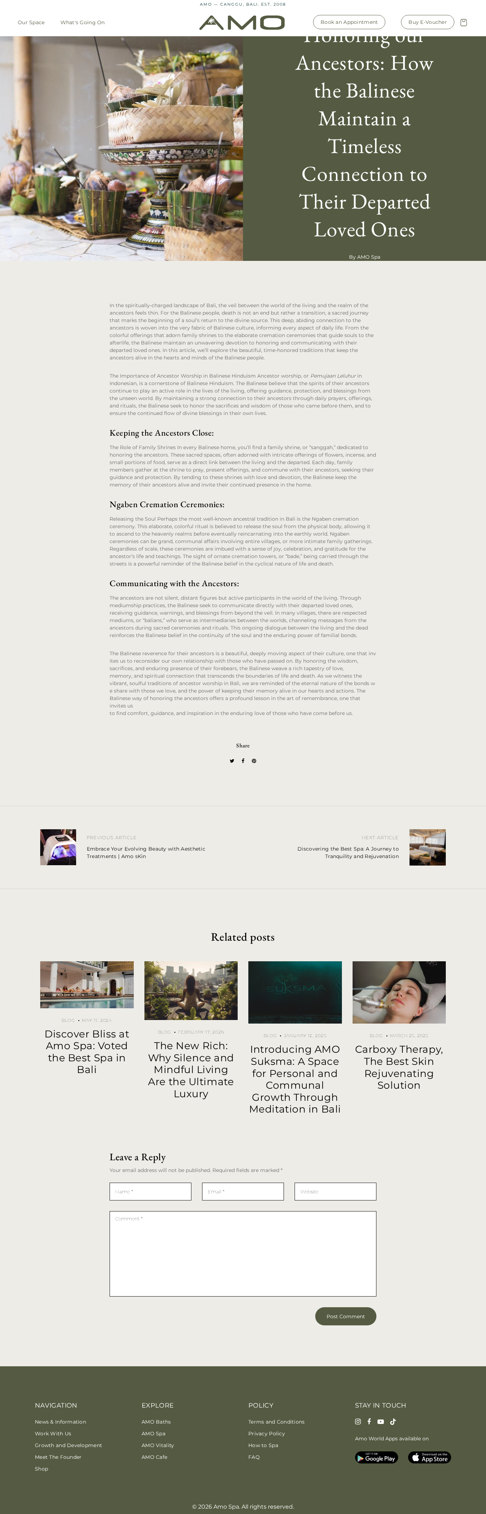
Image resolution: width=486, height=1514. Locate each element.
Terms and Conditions (276, 1422)
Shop (41, 1469)
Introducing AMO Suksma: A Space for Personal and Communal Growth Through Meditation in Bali (295, 1079)
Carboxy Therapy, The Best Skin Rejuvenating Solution (399, 1067)
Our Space (31, 22)
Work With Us (53, 1433)
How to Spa (263, 1445)
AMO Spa (153, 1433)
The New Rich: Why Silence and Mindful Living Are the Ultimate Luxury (191, 1069)
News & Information (60, 1422)
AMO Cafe (154, 1457)
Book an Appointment (349, 22)
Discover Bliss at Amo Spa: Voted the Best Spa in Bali (87, 1052)
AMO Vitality (158, 1445)
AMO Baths (156, 1422)
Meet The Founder (58, 1457)
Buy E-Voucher (427, 22)
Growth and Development (68, 1445)
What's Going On (82, 22)
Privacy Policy (266, 1433)
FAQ (254, 1457)
